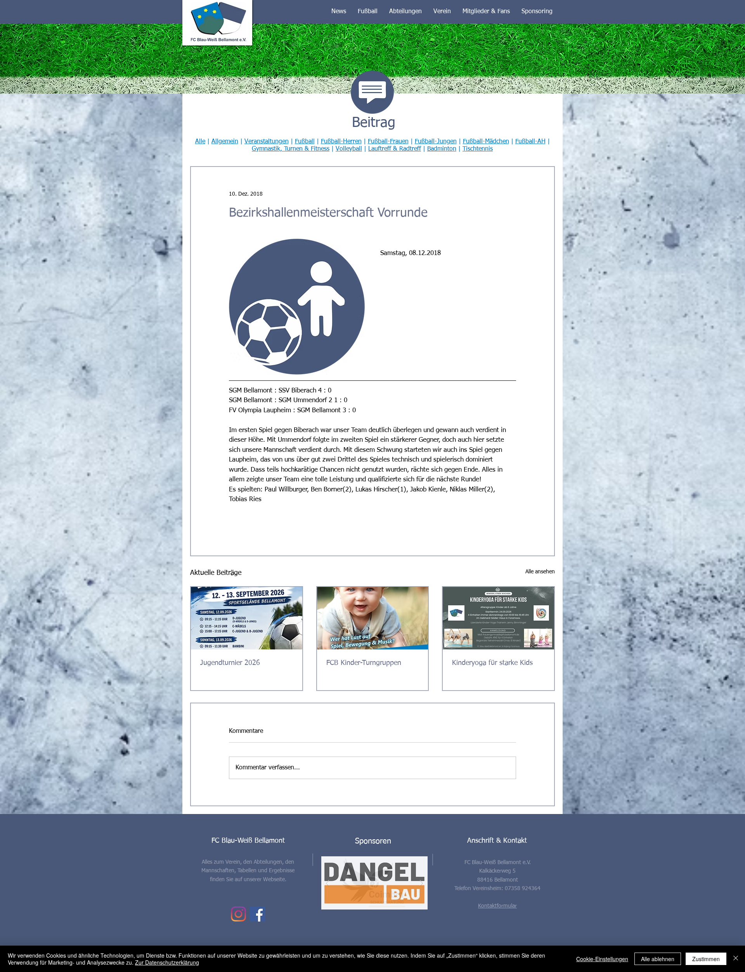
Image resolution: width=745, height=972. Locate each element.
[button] (339, 11)
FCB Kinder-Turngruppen (363, 663)
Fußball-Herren (341, 142)
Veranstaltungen (266, 142)
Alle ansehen (540, 572)
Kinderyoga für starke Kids (492, 663)
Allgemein (224, 142)
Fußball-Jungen (436, 142)
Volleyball (349, 149)
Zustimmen (706, 959)
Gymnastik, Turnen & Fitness (290, 149)
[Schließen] (735, 959)
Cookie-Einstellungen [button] (602, 959)
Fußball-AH (530, 142)
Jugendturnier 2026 (230, 663)
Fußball (305, 142)
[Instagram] (238, 914)
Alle (200, 142)
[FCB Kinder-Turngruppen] (372, 618)
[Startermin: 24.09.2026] (498, 618)
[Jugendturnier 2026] (246, 618)
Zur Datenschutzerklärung (167, 962)
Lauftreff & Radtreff (394, 149)
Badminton (441, 149)
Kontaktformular (497, 906)
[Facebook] (257, 914)
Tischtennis (478, 149)
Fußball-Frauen (388, 142)
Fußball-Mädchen (486, 142)
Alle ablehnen (657, 959)
